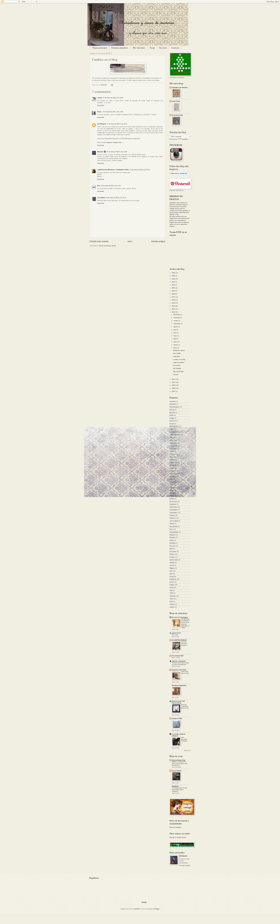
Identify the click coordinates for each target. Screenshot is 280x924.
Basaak (172, 409)
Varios (171, 599)
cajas (171, 429)
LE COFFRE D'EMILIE (179, 640)
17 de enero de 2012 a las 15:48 (117, 152)
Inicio (130, 241)
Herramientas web (175, 496)
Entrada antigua (158, 241)
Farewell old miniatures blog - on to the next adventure (180, 663)
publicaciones (174, 560)
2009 (173, 385)
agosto (175, 327)
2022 (173, 282)
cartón (171, 437)
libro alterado (174, 526)
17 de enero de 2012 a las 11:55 (113, 98)
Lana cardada (174, 521)
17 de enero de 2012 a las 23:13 (140, 169)
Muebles (172, 537)
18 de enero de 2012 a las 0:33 (111, 185)
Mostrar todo (187, 750)
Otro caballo (177, 353)
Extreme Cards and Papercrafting (178, 702)
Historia (172, 498)
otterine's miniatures (179, 661)
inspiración (173, 504)
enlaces (172, 468)
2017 (173, 297)
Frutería (172, 487)
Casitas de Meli (177, 718)
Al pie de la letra (177, 115)
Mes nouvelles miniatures (184, 739)
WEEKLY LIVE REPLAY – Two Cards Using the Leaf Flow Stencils (179, 763)
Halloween (173, 493)
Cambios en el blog (179, 359)
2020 (173, 288)
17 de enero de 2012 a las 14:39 (113, 112)
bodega (172, 418)
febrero (175, 345)
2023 (173, 279)
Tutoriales (173, 596)
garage (172, 490)
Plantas (172, 554)
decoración (173, 465)
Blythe (172, 415)
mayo (175, 336)
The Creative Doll (177, 656)
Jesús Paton (176, 101)
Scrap (152, 47)
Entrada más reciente (99, 241)
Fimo (171, 485)
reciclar (172, 565)
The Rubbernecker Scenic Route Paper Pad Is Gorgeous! (179, 789)
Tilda (171, 590)
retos (171, 571)
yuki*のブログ (176, 633)
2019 (173, 291)
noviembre (176, 317)
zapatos (172, 607)
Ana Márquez (101, 124)
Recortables (177, 365)
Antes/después (174, 407)
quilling (172, 562)
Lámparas (173, 518)
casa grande (173, 446)
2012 (173, 312)
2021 (173, 285)
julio (174, 330)
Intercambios (174, 507)
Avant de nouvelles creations (184, 643)
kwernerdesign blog (178, 760)
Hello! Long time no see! (185, 672)
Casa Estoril (173, 440)
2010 (173, 382)
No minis (172, 546)
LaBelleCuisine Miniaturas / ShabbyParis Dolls (113, 169)
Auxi (98, 185)
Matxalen (104, 85)
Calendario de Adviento (180, 87)
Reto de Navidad (178, 371)
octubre (176, 321)
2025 (173, 273)
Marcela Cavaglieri (175, 827)
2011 (173, 379)
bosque (172, 423)
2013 (173, 309)
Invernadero (173, 510)
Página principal (99, 47)
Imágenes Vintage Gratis (114, 142)
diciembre (176, 314)
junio (175, 333)
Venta (171, 601)
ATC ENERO (177, 368)
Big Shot (172, 412)
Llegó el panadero (178, 362)
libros (171, 529)
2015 (173, 303)
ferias (171, 479)
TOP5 (171, 593)
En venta (163, 47)
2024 (173, 276)
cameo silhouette (175, 434)
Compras (172, 454)
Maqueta (172, 535)
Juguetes (172, 515)
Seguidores (173, 579)
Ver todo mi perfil (184, 865)
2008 (173, 388)
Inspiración (176, 356)
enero (175, 348)
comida (172, 451)
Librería (172, 523)
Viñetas (172, 604)
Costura (172, 460)
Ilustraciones (174, 501)
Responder (100, 105)
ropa (171, 574)
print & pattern (177, 771)
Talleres (172, 585)
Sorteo (172, 582)
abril (175, 339)
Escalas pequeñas (175, 473)
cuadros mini (174, 462)
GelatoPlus (136, 909)
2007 (173, 391)
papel (171, 548)
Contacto (175, 47)
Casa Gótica (173, 443)
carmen (99, 98)
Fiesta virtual (174, 482)
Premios (172, 557)
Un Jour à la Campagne (180, 617)
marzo (175, 342)
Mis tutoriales (139, 47)
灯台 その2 (175, 634)
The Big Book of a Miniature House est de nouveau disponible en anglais (185, 623)
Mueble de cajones (179, 350)
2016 (173, 300)
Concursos (173, 457)
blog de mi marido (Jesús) (178, 837)
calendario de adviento (177, 432)
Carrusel (175, 374)
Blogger (157, 909)
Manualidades (174, 532)
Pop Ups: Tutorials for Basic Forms (185, 706)
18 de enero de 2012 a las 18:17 (116, 197)
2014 (173, 306)
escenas (172, 476)
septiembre (177, 323)
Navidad (172, 543)
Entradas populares (119, 47)
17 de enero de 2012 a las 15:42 (117, 124)
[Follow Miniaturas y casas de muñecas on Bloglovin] (179, 174)
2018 (173, 294)
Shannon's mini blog (179, 670)
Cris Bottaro (101, 197)
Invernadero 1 (174, 512)
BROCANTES (174, 426)
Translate (185, 139)
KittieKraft (175, 786)
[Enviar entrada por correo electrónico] (111, 85)
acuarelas (173, 401)
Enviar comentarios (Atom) (107, 246)
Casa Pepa (173, 448)
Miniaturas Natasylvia (179, 685)
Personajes (173, 551)
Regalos (172, 568)
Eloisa (99, 112)
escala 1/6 (173, 471)
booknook (173, 421)
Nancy (172, 540)
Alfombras (173, 404)
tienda (171, 587)
